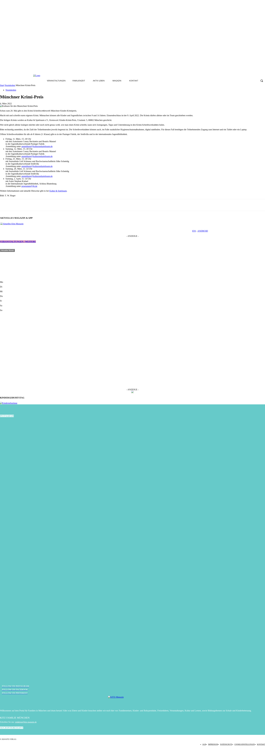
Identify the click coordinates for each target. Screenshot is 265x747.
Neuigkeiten (10, 85)
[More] (24, 205)
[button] (261, 80)
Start (2, 85)
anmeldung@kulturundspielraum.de (37, 146)
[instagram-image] (44, 464)
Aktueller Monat (7, 250)
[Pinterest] (95, 75)
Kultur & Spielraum (58, 191)
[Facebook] (82, 75)
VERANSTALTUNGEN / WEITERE (18, 241)
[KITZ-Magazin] (132, 701)
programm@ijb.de (29, 186)
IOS (194, 231)
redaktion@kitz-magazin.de (26, 722)
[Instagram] (89, 75)
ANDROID (203, 231)
